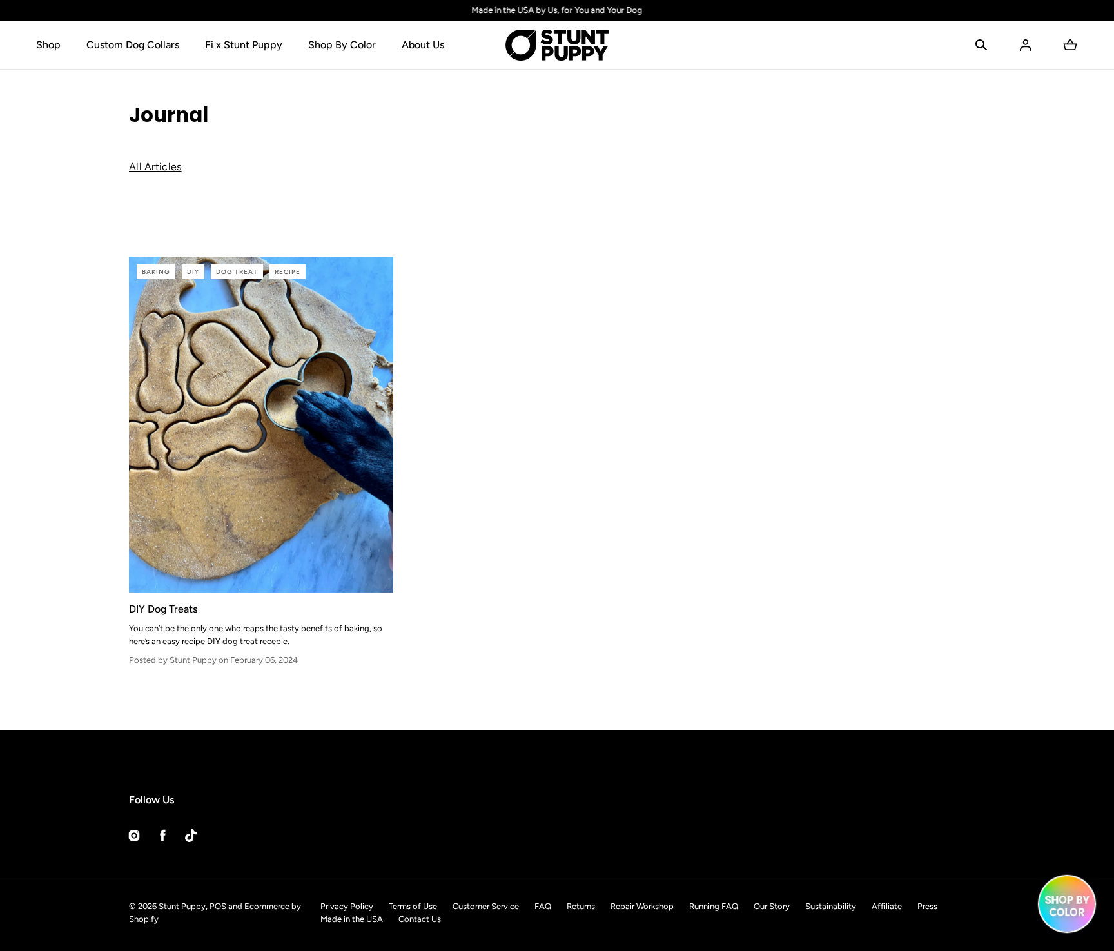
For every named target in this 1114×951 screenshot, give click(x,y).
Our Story (772, 906)
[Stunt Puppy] (557, 45)
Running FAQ (713, 906)
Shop (48, 45)
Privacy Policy (346, 906)
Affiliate (887, 906)
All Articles (155, 167)
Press (927, 906)
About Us (423, 45)
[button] (981, 45)
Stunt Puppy (182, 906)
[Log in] (1025, 45)
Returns (581, 906)
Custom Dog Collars (132, 45)
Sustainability (830, 906)
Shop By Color (342, 45)
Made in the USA (351, 919)
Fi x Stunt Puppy (243, 45)
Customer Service (486, 906)
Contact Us (419, 919)
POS (218, 906)
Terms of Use (413, 906)
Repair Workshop (642, 906)
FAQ (542, 906)
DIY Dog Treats (163, 609)
